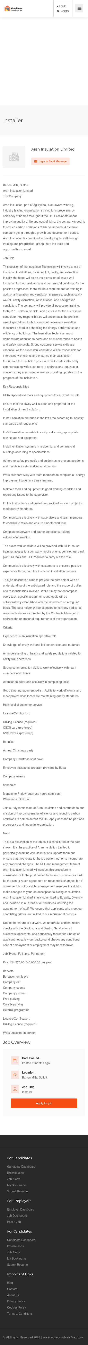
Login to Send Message (52, 161)
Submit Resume (17, 1191)
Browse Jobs (15, 1173)
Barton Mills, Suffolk (34, 1077)
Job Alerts (13, 1179)
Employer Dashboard (21, 1209)
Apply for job (44, 1103)
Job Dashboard (17, 1215)
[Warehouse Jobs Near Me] (13, 5)
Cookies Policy (16, 1307)
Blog (10, 1283)
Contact (12, 1289)
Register (64, 11)
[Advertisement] (44, 61)
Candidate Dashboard (21, 1166)
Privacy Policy (16, 1301)
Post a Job (14, 1222)
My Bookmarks (16, 1185)
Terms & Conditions (20, 1313)
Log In (62, 6)
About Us (13, 1295)
